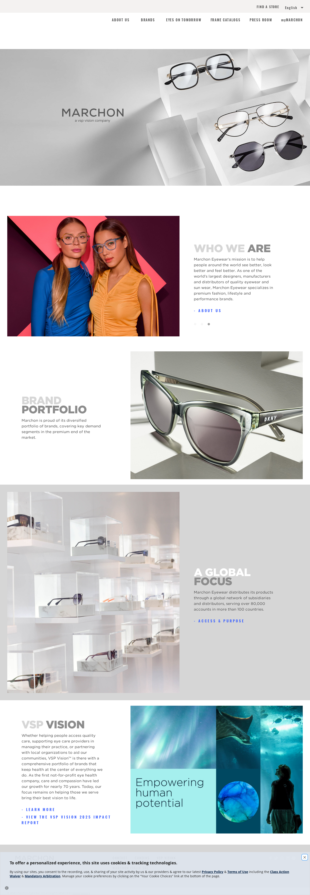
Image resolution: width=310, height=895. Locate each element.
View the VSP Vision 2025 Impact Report (66, 819)
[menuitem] (289, 8)
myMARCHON (292, 20)
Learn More (40, 809)
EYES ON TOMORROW (184, 20)
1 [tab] (195, 323)
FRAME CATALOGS (226, 20)
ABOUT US (120, 20)
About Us (209, 310)
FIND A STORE (268, 7)
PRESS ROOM (261, 20)
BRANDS (148, 20)
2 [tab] (202, 323)
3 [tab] (208, 323)
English (291, 7)
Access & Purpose (221, 621)
